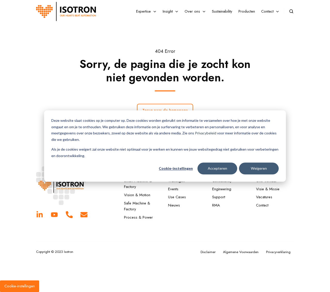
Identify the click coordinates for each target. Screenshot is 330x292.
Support (218, 197)
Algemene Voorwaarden (241, 252)
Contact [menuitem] (267, 11)
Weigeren (259, 168)
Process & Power (138, 217)
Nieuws (174, 205)
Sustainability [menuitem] (222, 11)
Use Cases (177, 197)
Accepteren (217, 168)
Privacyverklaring (278, 252)
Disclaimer (208, 252)
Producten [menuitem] (246, 11)
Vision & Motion (137, 195)
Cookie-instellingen (176, 168)
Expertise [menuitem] (143, 11)
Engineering (221, 189)
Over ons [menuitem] (192, 11)
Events (173, 189)
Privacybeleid (205, 133)
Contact (262, 205)
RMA (216, 205)
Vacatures (264, 197)
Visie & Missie (267, 189)
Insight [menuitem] (168, 11)
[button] (291, 11)
